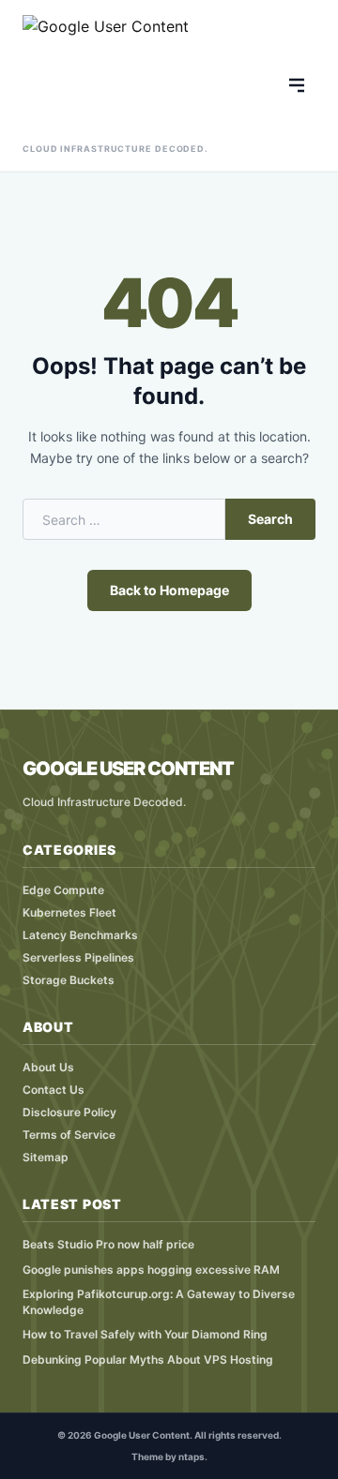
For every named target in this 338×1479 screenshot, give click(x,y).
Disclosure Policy (69, 1112)
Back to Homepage (169, 590)
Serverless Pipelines (78, 957)
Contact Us (53, 1090)
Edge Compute (63, 890)
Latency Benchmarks (80, 935)
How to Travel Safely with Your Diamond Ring (145, 1334)
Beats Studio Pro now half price (108, 1244)
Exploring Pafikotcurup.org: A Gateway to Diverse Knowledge (159, 1302)
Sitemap (46, 1157)
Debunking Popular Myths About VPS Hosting (148, 1359)
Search (270, 519)
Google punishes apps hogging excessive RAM (151, 1269)
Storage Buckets (69, 980)
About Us (48, 1067)
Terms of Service (69, 1135)
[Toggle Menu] (296, 85)
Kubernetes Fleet (69, 912)
